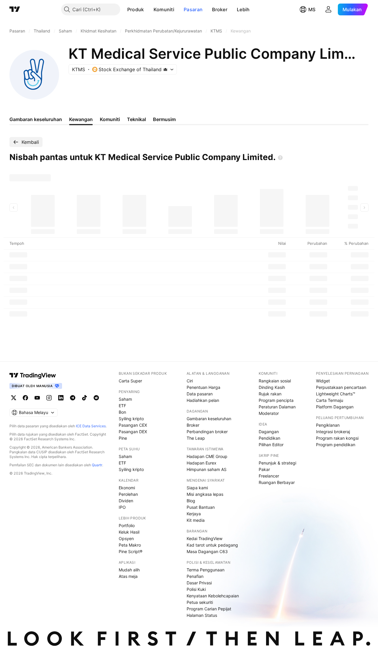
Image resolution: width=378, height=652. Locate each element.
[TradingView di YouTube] (37, 398)
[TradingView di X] (13, 398)
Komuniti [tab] (110, 119)
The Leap (196, 438)
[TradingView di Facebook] (25, 398)
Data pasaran (200, 393)
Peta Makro (130, 544)
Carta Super (130, 380)
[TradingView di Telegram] (73, 398)
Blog (191, 500)
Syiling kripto (131, 418)
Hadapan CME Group (207, 456)
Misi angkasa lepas (205, 494)
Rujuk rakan (270, 393)
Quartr (97, 465)
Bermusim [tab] (164, 119)
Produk (135, 9)
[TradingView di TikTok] (84, 398)
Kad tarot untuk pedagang (212, 544)
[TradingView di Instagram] (49, 398)
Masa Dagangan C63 (207, 551)
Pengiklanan (328, 425)
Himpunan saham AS (207, 469)
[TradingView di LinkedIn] (61, 398)
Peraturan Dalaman (277, 406)
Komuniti (164, 9)
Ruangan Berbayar (277, 482)
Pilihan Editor (271, 444)
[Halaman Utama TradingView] (14, 9)
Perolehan (128, 494)
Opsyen (126, 538)
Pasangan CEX (133, 425)
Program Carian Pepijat (209, 608)
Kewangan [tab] (81, 119)
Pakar (264, 469)
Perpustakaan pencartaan (341, 387)
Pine (123, 438)
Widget (323, 380)
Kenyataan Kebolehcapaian (213, 595)
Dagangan (269, 431)
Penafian (195, 576)
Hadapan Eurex (201, 462)
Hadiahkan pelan (203, 400)
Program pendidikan (335, 444)
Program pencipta (276, 400)
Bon (122, 412)
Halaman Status (202, 615)
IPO (122, 507)
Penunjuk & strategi (277, 462)
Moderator (269, 413)
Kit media (196, 520)
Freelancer (269, 475)
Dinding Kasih (272, 387)
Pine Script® (130, 551)
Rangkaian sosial (275, 380)
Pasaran (193, 9)
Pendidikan (269, 438)
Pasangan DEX (133, 431)
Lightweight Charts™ (335, 393)
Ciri (190, 380)
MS (311, 9)
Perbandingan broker (207, 431)
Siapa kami (197, 487)
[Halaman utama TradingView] (32, 375)
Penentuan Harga (203, 387)
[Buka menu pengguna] (328, 9)
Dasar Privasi (199, 582)
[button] (148, 9)
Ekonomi (127, 487)
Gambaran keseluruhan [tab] (35, 119)
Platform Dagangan (334, 406)
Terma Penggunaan (205, 569)
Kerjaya (194, 513)
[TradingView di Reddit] (96, 398)
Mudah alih (129, 569)
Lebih (243, 9)
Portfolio (127, 525)
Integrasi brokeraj (333, 431)
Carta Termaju (329, 400)
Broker (219, 9)
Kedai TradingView (204, 538)
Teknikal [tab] (136, 119)
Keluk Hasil (129, 531)
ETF (122, 405)
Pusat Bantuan (201, 507)
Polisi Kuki (196, 589)
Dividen (126, 500)
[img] (165, 69)
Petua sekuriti (200, 602)
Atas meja (128, 576)
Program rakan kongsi (337, 438)
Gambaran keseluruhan (209, 418)
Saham (125, 399)
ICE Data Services (91, 426)
